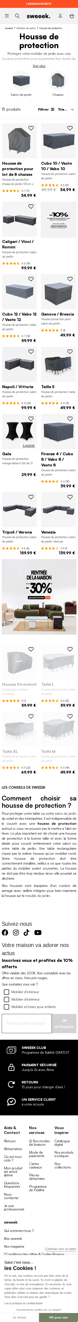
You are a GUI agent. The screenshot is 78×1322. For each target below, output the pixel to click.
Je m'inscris (64, 1023)
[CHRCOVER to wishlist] (31, 128)
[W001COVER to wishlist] (70, 497)
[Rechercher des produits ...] (17, 16)
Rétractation (13, 1149)
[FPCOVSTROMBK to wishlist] (31, 649)
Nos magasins (14, 1246)
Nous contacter (11, 1196)
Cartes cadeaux (35, 1165)
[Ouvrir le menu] (7, 15)
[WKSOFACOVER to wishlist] (70, 279)
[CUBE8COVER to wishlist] (70, 418)
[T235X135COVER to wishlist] (31, 716)
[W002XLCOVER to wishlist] (31, 497)
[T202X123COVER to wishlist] (70, 649)
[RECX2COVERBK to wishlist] (31, 418)
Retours (10, 1141)
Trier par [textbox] (65, 109)
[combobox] (65, 109)
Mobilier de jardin (26, 28)
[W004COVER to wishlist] (31, 351)
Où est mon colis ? (13, 1158)
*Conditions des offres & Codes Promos (34, 1254)
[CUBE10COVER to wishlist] (70, 128)
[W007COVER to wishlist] (31, 206)
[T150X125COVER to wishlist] (70, 351)
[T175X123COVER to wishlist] (70, 716)
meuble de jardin (37, 895)
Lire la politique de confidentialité (23, 1303)
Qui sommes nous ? (19, 1230)
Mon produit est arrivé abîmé (13, 1171)
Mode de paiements (36, 1154)
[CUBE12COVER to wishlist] (31, 279)
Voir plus (39, 66)
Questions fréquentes (12, 1185)
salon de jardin (65, 813)
